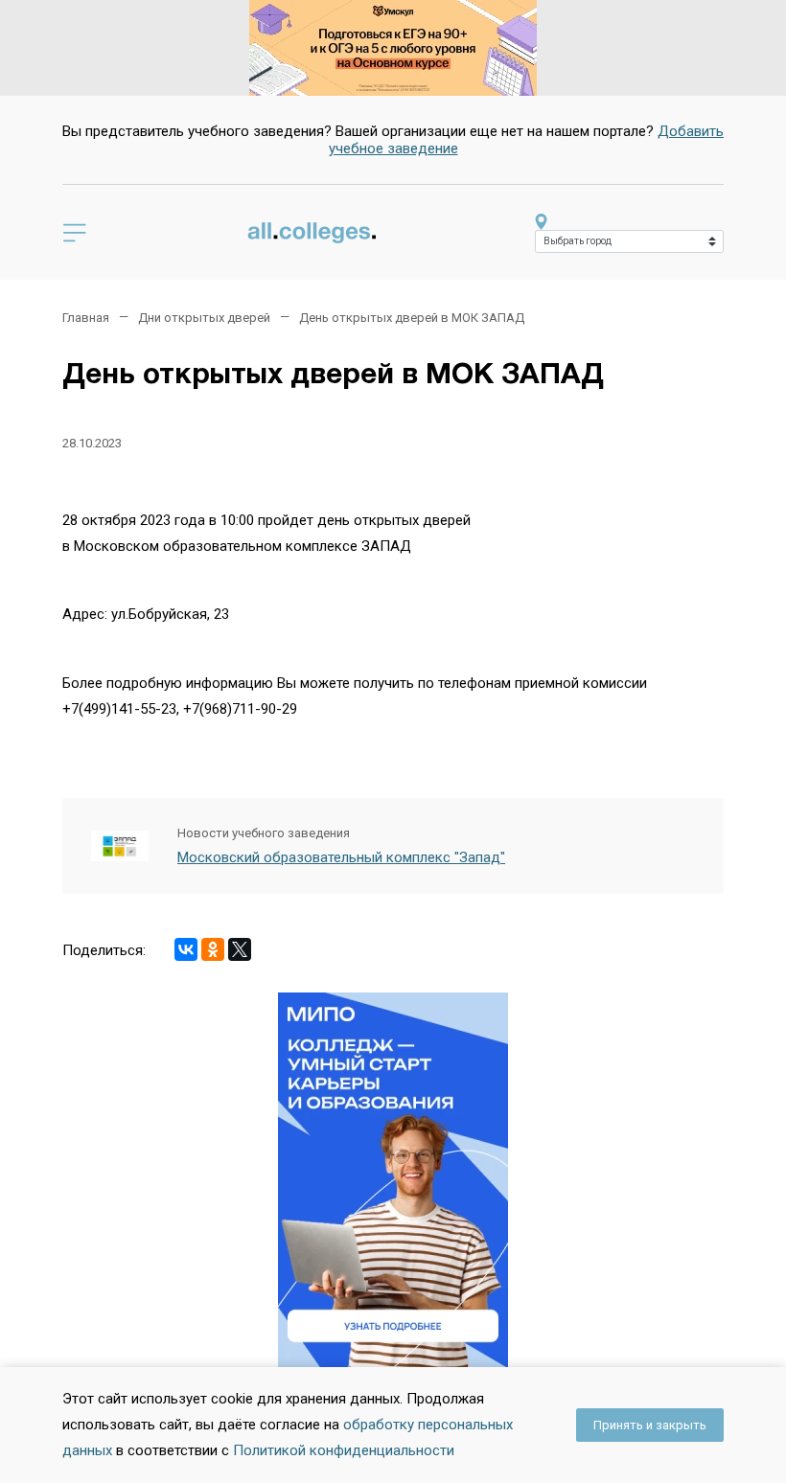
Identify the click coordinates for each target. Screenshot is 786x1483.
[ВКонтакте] (185, 949)
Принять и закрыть (649, 1425)
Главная (85, 317)
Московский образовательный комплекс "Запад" (341, 857)
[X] (239, 949)
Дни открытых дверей (204, 317)
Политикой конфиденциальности (343, 1450)
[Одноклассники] (212, 949)
